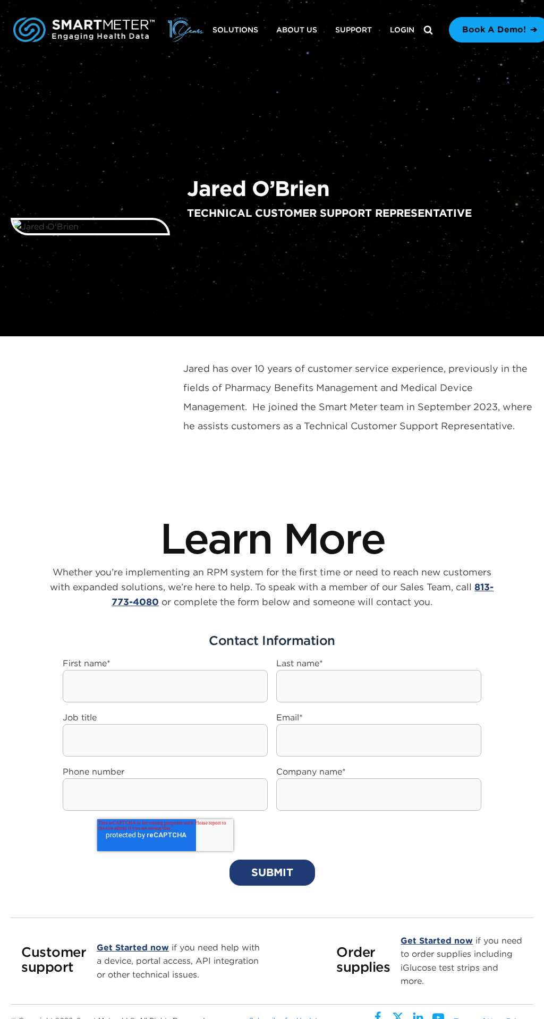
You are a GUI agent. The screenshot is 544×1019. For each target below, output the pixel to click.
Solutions (235, 30)
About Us (296, 30)
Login (402, 30)
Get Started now (133, 947)
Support (353, 30)
